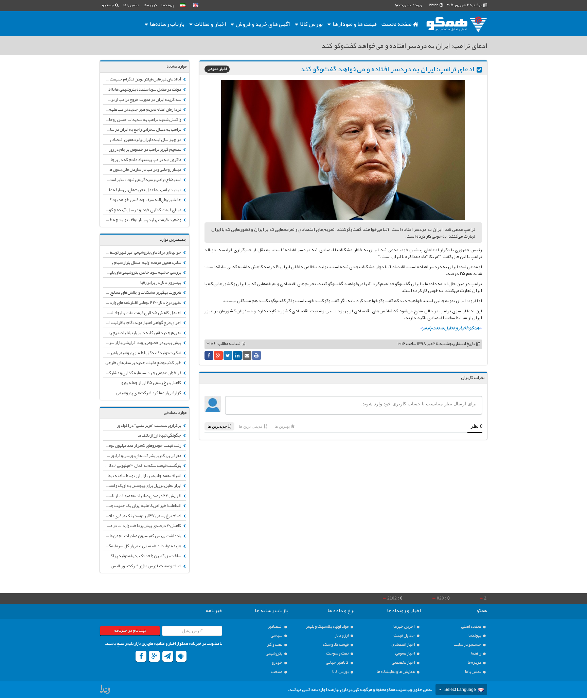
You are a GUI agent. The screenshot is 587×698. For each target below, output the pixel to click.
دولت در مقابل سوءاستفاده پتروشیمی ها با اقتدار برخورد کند (142, 89)
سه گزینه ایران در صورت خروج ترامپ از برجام (143, 99)
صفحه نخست (397, 24)
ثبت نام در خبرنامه (130, 630)
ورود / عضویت (410, 5)
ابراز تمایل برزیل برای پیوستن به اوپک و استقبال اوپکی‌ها (142, 485)
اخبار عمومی (217, 69)
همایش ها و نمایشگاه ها (396, 671)
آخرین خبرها (404, 626)
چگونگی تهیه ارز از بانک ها (160, 435)
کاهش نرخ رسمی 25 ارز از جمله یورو (151, 382)
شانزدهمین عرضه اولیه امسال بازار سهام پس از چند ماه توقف (142, 262)
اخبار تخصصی (403, 662)
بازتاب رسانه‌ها (166, 24)
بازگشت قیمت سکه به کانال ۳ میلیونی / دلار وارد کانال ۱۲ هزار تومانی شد (142, 465)
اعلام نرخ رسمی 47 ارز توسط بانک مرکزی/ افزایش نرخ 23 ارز (142, 515)
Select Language (460, 689)
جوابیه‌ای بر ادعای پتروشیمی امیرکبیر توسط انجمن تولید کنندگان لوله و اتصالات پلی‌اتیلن (142, 252)
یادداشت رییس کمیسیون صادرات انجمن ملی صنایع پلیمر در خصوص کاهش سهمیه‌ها (142, 535)
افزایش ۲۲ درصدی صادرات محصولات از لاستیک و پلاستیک (142, 495)
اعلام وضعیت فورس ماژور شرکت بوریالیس (146, 566)
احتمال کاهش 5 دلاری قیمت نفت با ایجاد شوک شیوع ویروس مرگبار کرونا (142, 312)
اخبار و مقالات (209, 24)
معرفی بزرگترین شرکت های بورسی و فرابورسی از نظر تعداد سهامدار (142, 455)
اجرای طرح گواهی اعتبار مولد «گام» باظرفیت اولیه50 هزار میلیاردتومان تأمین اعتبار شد (142, 322)
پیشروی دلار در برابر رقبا (161, 282)
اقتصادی (275, 626)
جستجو (108, 5)
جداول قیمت (404, 635)
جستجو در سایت (467, 644)
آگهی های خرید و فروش (262, 24)
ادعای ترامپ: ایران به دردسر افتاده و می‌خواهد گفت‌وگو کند (387, 68)
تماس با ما (131, 5)
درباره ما (150, 5)
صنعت (277, 671)
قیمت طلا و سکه (335, 644)
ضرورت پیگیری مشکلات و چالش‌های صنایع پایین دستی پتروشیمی (142, 292)
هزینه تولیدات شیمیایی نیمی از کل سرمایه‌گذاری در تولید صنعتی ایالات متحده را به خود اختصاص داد (142, 545)
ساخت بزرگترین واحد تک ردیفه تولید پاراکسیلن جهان (142, 555)
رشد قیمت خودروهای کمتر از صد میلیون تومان (143, 445)
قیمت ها (355, 24)
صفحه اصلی (471, 626)
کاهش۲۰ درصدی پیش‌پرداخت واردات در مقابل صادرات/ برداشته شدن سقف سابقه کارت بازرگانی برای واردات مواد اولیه (142, 525)
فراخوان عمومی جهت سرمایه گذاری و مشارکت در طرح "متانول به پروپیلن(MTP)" (142, 372)
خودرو (277, 662)
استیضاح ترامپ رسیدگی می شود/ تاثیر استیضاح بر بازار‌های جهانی (142, 179)
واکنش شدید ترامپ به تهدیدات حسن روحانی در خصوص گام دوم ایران (142, 119)
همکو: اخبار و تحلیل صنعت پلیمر (450, 327)
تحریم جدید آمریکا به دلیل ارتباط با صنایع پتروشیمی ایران (142, 332)
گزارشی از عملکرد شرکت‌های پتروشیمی (149, 392)
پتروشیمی (274, 653)
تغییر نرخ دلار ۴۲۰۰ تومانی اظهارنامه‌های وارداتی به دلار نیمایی (142, 302)
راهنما (476, 653)
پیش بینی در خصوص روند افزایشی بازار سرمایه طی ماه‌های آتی (142, 342)
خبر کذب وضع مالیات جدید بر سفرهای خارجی (143, 362)
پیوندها (167, 5)
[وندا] (105, 690)
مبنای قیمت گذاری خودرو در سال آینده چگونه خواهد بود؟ (142, 209)
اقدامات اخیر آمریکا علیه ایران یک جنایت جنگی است (142, 505)
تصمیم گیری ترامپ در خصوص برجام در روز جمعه (142, 149)
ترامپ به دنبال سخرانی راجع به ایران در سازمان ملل (142, 129)
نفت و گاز (275, 644)
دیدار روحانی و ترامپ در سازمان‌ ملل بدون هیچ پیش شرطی (142, 169)
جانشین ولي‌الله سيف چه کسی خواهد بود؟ (146, 199)
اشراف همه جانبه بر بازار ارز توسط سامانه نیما (145, 475)
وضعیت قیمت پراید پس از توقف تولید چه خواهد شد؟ (142, 219)
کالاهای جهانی (337, 662)
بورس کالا (311, 24)
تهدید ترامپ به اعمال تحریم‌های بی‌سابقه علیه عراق (142, 189)
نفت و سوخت (337, 653)
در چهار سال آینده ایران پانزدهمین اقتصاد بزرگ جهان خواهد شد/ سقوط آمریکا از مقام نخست (142, 139)
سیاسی (276, 635)
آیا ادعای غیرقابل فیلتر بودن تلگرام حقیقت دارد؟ (142, 79)
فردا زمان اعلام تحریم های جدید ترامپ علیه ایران (142, 109)
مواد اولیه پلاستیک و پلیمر (327, 626)
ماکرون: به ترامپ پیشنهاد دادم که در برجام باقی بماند (142, 159)
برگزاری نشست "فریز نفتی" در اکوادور (149, 425)
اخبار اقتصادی (403, 644)
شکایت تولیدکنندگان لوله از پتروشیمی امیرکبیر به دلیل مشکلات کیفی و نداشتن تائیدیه (142, 352)
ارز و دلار (342, 635)
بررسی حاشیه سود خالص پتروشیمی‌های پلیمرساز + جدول (142, 272)
